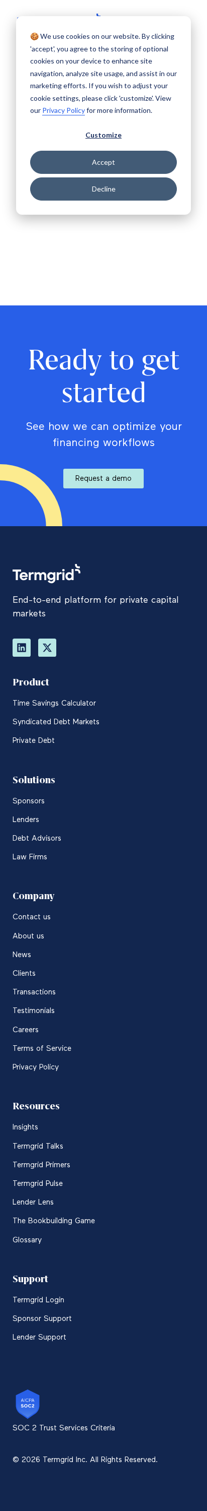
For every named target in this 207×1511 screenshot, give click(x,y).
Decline (104, 188)
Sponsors (29, 801)
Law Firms (30, 857)
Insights (25, 1127)
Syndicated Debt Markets (56, 722)
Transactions (34, 992)
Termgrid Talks (38, 1146)
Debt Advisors (37, 838)
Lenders (26, 820)
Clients (24, 973)
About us (28, 936)
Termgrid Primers (41, 1165)
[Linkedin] (22, 648)
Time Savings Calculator (54, 703)
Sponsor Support (42, 1319)
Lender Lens (33, 1202)
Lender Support (39, 1337)
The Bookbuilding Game (54, 1221)
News (22, 955)
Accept (103, 162)
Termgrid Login (38, 1300)
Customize (103, 135)
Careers (26, 1030)
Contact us (32, 917)
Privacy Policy (63, 110)
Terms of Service (42, 1048)
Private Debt (34, 740)
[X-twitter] (47, 648)
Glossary (27, 1240)
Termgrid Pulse (38, 1183)
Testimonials (34, 1011)
